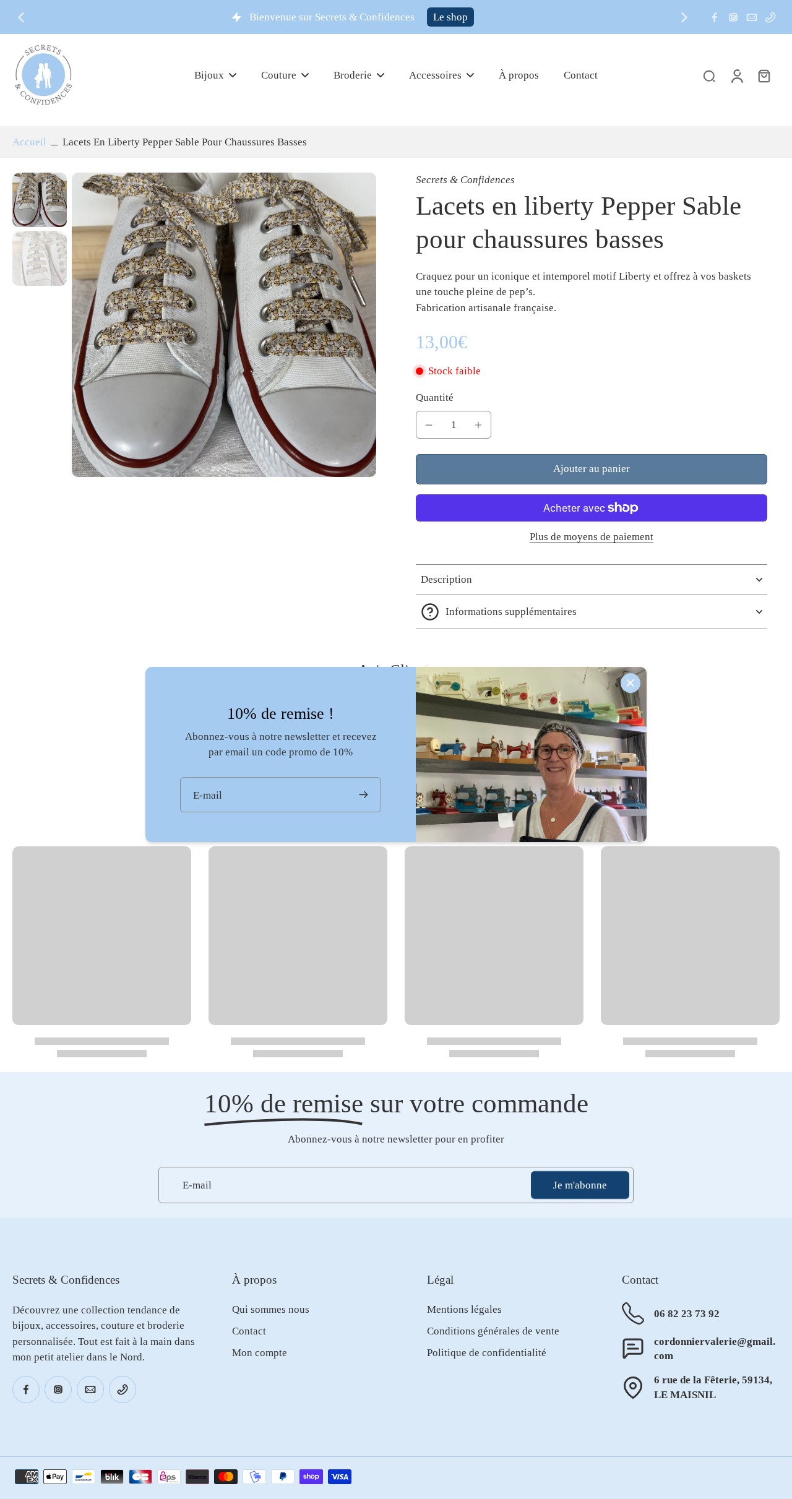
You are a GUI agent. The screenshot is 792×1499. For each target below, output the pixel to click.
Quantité (435, 397)
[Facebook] (714, 17)
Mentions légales (464, 1309)
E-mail (197, 1185)
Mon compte (259, 1353)
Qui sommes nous (270, 1309)
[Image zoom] (224, 325)
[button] (591, 469)
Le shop (450, 17)
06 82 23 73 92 (687, 1314)
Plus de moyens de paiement (591, 537)
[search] (709, 75)
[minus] (428, 425)
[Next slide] (684, 17)
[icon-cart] (763, 75)
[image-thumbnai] (39, 200)
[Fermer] (630, 683)
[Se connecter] (736, 75)
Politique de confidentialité (486, 1353)
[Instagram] (733, 17)
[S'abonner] (365, 795)
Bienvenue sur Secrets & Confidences (332, 17)
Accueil (29, 142)
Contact (249, 1331)
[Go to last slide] (21, 17)
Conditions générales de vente (493, 1331)
